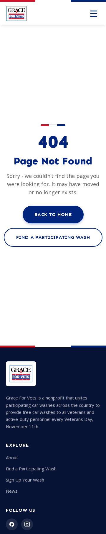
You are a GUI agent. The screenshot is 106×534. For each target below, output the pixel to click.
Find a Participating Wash (53, 237)
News (12, 491)
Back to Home (53, 214)
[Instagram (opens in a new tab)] (27, 524)
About (12, 457)
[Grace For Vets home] (16, 13)
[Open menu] (93, 13)
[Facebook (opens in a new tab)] (12, 524)
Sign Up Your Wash (25, 480)
